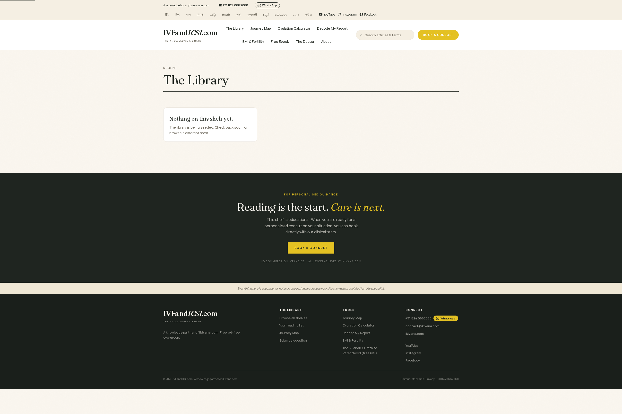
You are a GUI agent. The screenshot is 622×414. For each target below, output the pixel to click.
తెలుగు (226, 14)
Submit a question (293, 340)
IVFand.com (190, 35)
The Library (235, 28)
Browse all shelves (293, 318)
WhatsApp (269, 5)
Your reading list (291, 325)
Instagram (413, 353)
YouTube (412, 345)
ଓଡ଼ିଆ (308, 14)
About (326, 41)
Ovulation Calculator (294, 28)
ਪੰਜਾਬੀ (200, 14)
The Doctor (305, 41)
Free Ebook (280, 41)
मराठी (238, 14)
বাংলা (188, 14)
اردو (296, 14)
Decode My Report (332, 28)
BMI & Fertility (253, 41)
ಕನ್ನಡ (266, 14)
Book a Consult (438, 35)
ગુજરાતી (252, 14)
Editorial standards (412, 379)
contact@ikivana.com (423, 326)
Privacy (430, 379)
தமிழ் (213, 14)
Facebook (413, 360)
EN (167, 14)
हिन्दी (177, 14)
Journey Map (261, 28)
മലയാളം (281, 14)
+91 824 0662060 (233, 5)
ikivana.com (415, 333)
